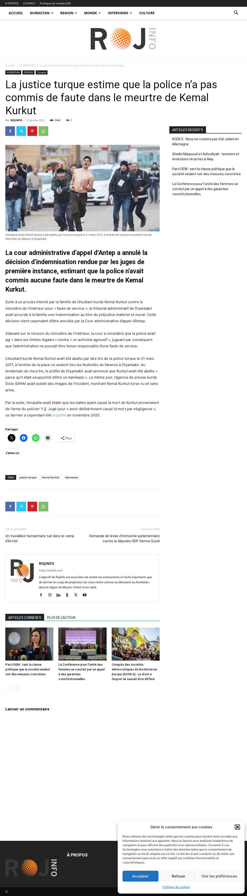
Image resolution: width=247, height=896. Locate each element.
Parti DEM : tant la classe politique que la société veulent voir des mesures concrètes (27, 669)
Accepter (140, 876)
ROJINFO (16, 120)
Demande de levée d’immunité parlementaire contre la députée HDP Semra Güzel (124, 538)
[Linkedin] (60, 595)
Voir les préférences (219, 876)
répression (71, 477)
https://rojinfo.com (51, 570)
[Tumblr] (69, 595)
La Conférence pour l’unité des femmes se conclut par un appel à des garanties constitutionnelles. (205, 189)
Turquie (41, 72)
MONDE (90, 13)
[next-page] (16, 689)
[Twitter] (21, 131)
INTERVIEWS (118, 13)
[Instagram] (51, 595)
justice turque (28, 477)
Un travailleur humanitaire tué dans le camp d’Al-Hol (39, 538)
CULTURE (147, 13)
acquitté (59, 415)
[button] (237, 827)
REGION (66, 13)
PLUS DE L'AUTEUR (61, 618)
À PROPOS (12, 3)
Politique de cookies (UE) (55, 3)
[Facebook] (10, 131)
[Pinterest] (32, 131)
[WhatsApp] (43, 131)
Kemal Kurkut (50, 477)
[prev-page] (8, 689)
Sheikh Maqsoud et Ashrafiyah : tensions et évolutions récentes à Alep (205, 156)
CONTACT (29, 3)
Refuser (178, 876)
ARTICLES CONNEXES (24, 618)
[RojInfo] (123, 39)
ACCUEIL (16, 13)
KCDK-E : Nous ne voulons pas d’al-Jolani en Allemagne (205, 141)
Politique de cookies (176, 887)
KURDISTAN (39, 13)
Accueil (10, 65)
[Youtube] (86, 595)
